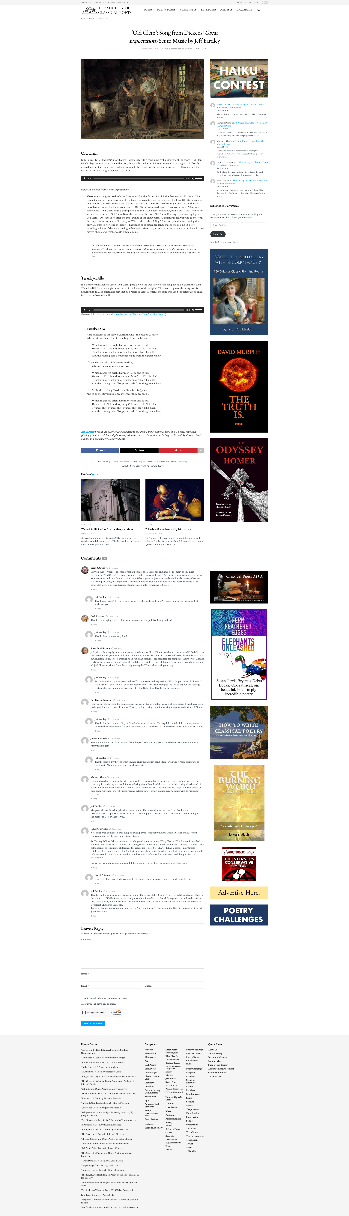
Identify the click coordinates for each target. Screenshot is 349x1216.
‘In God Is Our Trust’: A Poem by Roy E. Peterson (105, 1103)
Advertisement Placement (221, 1069)
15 (205, 48)
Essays (148, 1110)
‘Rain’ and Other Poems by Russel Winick (101, 1148)
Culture (86, 524)
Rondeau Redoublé (190, 1081)
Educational (151, 1096)
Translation (192, 1140)
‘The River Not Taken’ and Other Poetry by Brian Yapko (108, 1093)
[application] (142, 178)
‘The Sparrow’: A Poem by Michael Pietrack (102, 1134)
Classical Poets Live (152, 1077)
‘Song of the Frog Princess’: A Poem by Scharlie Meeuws (108, 1076)
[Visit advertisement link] (239, 587)
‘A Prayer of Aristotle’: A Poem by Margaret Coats (105, 1129)
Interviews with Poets (151, 1115)
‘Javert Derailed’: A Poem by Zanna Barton (102, 1161)
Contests (225, 9)
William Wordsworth (174, 1092)
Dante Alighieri (172, 1053)
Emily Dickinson (172, 1060)
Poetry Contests (193, 1053)
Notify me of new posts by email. (99, 1004)
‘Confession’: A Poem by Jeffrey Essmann (101, 1108)
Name (85, 973)
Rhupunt (190, 1072)
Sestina (189, 1105)
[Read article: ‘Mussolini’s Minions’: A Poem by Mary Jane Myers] (110, 500)
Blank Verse (150, 1069)
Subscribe (218, 234)
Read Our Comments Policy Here (142, 466)
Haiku (188, 1064)
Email (85, 986)
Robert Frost (171, 1082)
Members (121, 2)
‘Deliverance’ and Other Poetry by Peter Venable (105, 1143)
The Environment (195, 1136)
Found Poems (102, 19)
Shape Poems (192, 1109)
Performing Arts (173, 1119)
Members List (215, 1061)
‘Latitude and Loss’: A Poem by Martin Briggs (103, 1058)
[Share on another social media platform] (201, 450)
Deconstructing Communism (152, 1091)
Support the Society (218, 1065)
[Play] (84, 178)
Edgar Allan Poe (172, 1056)
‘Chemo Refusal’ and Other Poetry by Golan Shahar (106, 1139)
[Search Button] (259, 9)
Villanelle (191, 1151)
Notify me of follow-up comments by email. (105, 998)
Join (128, 2)
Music (181, 49)
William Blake (171, 1085)
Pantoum (170, 1115)
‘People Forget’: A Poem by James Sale (99, 1165)
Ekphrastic (170, 1136)
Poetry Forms (166, 9)
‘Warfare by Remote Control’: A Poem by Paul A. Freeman (109, 1207)
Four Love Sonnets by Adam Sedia (98, 1195)
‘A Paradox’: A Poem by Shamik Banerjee (101, 1125)
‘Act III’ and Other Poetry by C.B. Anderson (102, 1062)
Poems (148, 9)
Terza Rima (192, 1132)
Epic (147, 1100)
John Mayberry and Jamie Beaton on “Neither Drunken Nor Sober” (128, 314)
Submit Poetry (87, 2)
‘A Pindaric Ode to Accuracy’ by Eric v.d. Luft (168, 529)
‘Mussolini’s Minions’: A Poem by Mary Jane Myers (107, 529)
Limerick (170, 1103)
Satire (189, 1098)
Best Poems (150, 1065)
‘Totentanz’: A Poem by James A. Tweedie (101, 1098)
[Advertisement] (239, 547)
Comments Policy (217, 1072)
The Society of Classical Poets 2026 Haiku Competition (108, 1190)
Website (148, 986)
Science (190, 1102)
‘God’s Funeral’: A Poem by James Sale (99, 1067)
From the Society (154, 1128)
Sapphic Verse (193, 1094)
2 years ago (113, 568)
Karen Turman (224, 104)
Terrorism (191, 1128)
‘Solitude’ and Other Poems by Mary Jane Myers (104, 1089)
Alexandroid (151, 1053)
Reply (95, 589)
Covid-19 (149, 1086)
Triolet (189, 1144)
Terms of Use (214, 1076)
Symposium (192, 1124)
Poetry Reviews (151, 1119)
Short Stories (192, 1113)
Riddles (169, 1150)
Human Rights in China (174, 1098)
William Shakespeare (174, 1089)
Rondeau (190, 1076)
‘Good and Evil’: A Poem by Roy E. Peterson (102, 1170)
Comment (87, 939)
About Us (111, 2)
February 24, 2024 (151, 49)
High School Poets (173, 1143)
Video (189, 1147)
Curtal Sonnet (192, 1060)
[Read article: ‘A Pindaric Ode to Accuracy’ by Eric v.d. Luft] (174, 500)
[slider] (199, 178)
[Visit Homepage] (106, 10)
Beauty (169, 1126)
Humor (169, 1146)
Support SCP (100, 2)
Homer (169, 1072)
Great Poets (188, 9)
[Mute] (193, 178)
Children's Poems (173, 1129)
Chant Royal (151, 1072)
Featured (149, 1124)
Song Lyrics (192, 1117)
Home (83, 19)
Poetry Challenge (194, 1049)
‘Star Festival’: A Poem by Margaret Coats (101, 1072)
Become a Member (217, 1057)
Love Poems (208, 9)
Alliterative (150, 1057)
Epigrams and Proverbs (152, 1105)
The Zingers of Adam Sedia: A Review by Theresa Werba (108, 1120)
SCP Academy (243, 9)
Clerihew (149, 1082)
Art (146, 1061)
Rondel (189, 1086)
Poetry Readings (194, 1069)
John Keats (170, 1075)
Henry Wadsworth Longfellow (173, 1067)
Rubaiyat (190, 1090)
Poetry (91, 19)
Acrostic (149, 1049)
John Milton (171, 1079)
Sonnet (189, 1121)
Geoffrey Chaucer (173, 1063)
